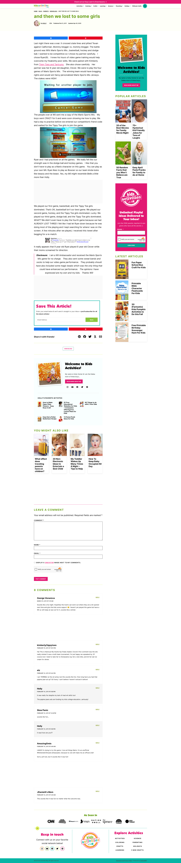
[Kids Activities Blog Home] (41, 6)
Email (37, 553)
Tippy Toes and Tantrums (51, 64)
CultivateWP (143, 860)
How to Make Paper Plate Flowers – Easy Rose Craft (48, 405)
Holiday (127, 6)
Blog (40, 11)
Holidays (137, 846)
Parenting (119, 6)
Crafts (95, 6)
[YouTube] (72, 387)
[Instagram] (67, 387)
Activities (79, 6)
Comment (39, 520)
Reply (97, 597)
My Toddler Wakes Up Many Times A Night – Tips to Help (77, 464)
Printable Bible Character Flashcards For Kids (137, 288)
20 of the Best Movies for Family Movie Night (122, 129)
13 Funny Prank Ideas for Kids (69, 418)
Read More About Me (74, 381)
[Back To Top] (37, 828)
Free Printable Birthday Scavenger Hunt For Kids (139, 329)
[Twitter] (82, 387)
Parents (46, 11)
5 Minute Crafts (136, 6)
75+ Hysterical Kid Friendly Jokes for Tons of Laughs (139, 131)
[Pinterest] (87, 387)
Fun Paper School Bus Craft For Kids (139, 265)
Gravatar (49, 563)
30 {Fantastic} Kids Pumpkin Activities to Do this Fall (139, 309)
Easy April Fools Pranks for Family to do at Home (139, 171)
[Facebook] (77, 387)
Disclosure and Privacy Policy (124, 860)
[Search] (145, 6)
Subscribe (131, 245)
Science (110, 6)
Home (35, 11)
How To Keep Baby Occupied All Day (95, 463)
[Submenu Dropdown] (83, 6)
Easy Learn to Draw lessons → (96, 2)
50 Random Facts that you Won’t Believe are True (122, 172)
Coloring (87, 6)
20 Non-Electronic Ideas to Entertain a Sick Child (58, 464)
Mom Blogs (53, 11)
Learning (102, 6)
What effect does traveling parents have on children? (41, 465)
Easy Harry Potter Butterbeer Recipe (49, 418)
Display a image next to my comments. (58, 563)
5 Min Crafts (137, 850)
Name (37, 545)
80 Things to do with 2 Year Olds (91, 403)
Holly (44, 23)
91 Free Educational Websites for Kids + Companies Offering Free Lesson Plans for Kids (70, 408)
